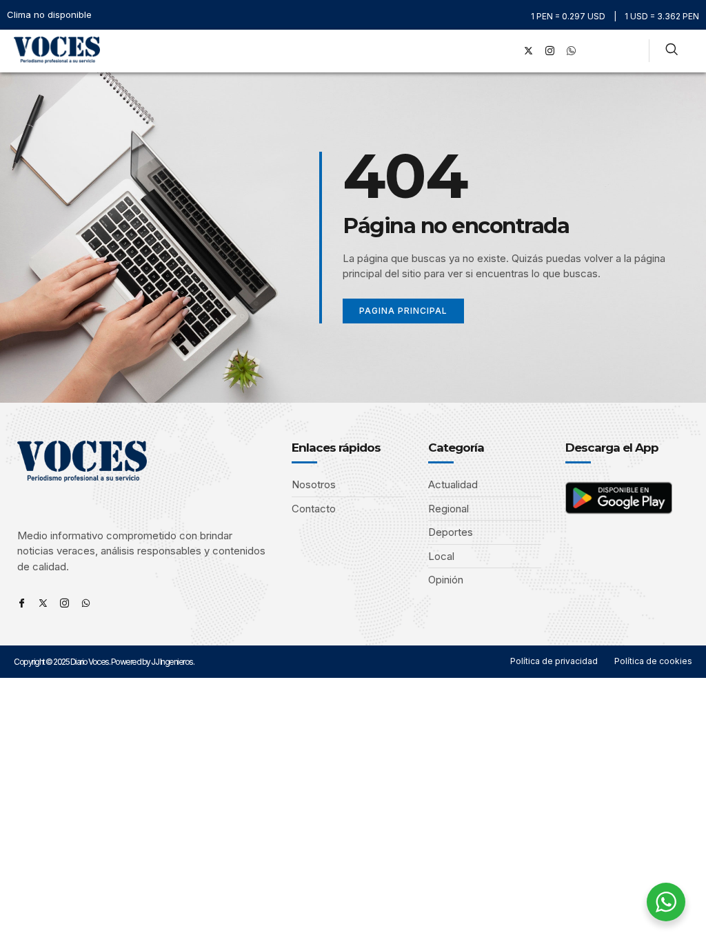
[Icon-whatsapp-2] (572, 51)
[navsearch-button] (671, 51)
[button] (488, 50)
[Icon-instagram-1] (550, 51)
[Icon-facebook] (21, 603)
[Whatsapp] (85, 603)
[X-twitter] (529, 51)
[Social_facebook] (507, 51)
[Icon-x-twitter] (43, 603)
